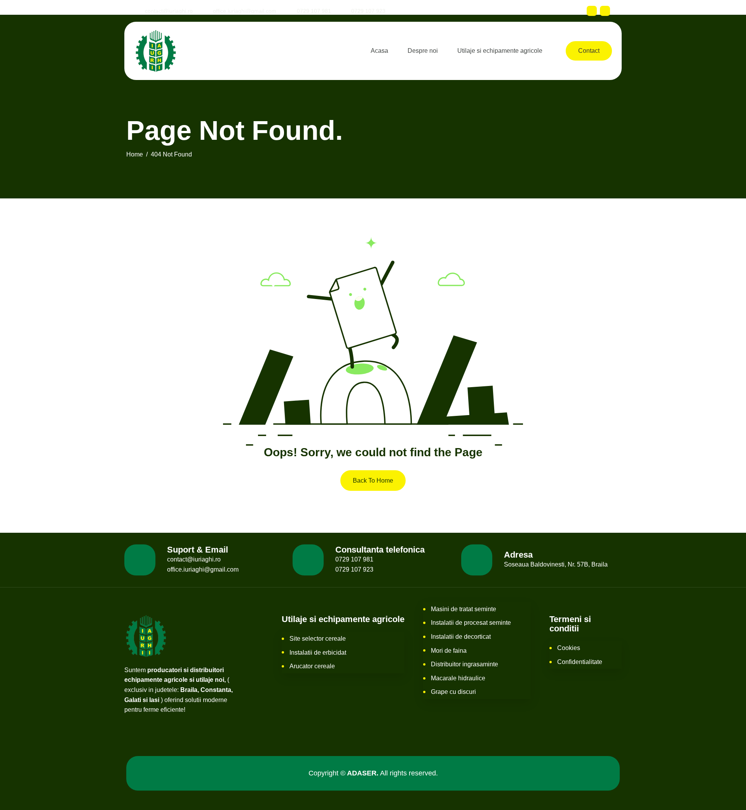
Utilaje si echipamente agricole (499, 50)
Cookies (568, 648)
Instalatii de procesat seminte (471, 622)
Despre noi (423, 50)
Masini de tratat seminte (463, 609)
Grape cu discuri (453, 691)
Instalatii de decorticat (461, 636)
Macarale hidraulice (458, 678)
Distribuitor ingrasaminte (464, 664)
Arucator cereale (312, 666)
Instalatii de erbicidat (317, 652)
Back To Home (373, 480)
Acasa (379, 50)
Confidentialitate (579, 662)
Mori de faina (449, 650)
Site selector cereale (317, 638)
